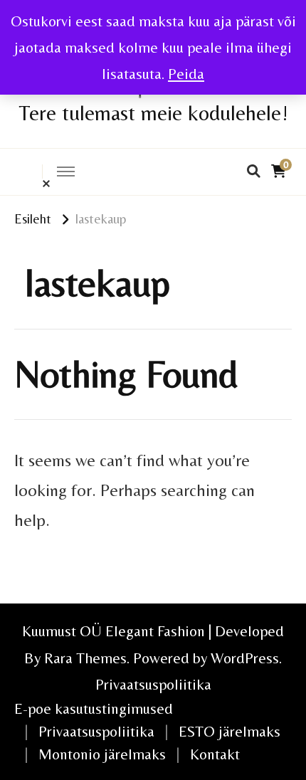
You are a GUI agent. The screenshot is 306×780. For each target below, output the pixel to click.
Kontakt (215, 754)
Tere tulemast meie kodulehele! (153, 112)
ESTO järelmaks (229, 731)
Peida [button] (186, 74)
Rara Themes (85, 658)
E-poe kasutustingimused (93, 708)
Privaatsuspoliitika (153, 684)
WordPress (245, 658)
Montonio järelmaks (102, 754)
